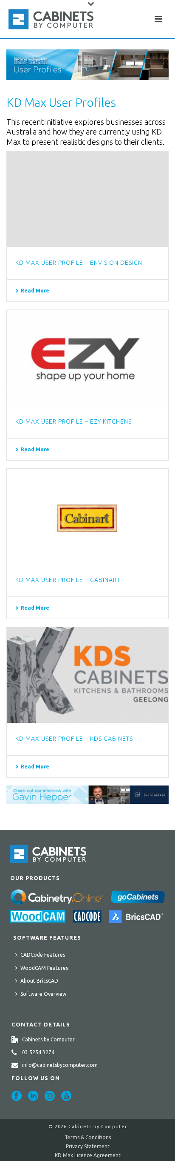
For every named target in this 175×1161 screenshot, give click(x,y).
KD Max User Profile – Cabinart (67, 579)
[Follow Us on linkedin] (33, 1096)
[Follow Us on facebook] (16, 1096)
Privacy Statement (88, 1146)
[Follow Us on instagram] (50, 1096)
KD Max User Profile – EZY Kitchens (73, 421)
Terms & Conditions (88, 1137)
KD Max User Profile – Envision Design (78, 262)
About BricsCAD (39, 980)
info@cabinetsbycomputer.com (60, 1065)
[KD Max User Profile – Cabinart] (87, 517)
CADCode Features (42, 954)
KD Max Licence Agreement (88, 1155)
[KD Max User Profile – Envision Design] (87, 199)
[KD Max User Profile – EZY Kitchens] (87, 358)
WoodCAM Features (44, 968)
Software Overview (43, 994)
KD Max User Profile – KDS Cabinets (74, 738)
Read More (35, 290)
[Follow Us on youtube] (66, 1096)
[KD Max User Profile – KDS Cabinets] (87, 675)
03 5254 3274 (38, 1052)
